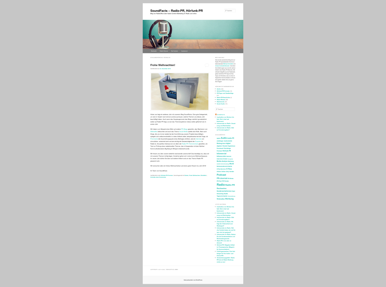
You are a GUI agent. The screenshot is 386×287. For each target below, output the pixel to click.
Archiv (219, 89)
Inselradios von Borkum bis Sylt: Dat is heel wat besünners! (225, 119)
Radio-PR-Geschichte (223, 97)
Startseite (154, 51)
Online (219, 171)
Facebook (220, 148)
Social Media (183, 131)
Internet (228, 156)
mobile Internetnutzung (223, 164)
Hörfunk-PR (226, 151)
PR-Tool (219, 181)
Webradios (153, 131)
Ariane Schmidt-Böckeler (222, 66)
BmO (224, 143)
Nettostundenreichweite (224, 166)
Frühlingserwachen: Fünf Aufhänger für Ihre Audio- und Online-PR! (226, 253)
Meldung (231, 161)
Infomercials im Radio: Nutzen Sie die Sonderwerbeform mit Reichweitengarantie (226, 236)
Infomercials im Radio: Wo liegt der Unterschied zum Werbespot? (225, 224)
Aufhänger (220, 141)
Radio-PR (230, 184)
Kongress (230, 159)
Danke (186, 175)
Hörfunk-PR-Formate (167, 175)
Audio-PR (230, 138)
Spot (233, 191)
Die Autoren (174, 51)
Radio (221, 184)
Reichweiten (221, 188)
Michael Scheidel (228, 64)
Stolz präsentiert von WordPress (193, 280)
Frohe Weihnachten (194, 175)
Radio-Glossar (164, 51)
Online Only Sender (227, 171)
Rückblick (203, 175)
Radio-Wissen (221, 99)
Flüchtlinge (227, 148)
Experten (198, 141)
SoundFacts (221, 114)
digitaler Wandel (222, 146)
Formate (219, 151)
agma (218, 138)
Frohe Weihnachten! (162, 65)
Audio (224, 137)
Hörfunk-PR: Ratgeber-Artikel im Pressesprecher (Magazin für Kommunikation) (226, 247)
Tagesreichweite (222, 196)
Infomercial (221, 153)
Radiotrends (220, 102)
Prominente (154, 139)
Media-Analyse (222, 161)
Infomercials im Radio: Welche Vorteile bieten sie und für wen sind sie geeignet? (226, 230)
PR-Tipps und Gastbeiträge (225, 93)
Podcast (221, 174)
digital (228, 143)
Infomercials (221, 156)
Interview (199, 139)
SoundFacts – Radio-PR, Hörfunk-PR (176, 10)
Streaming (220, 194)
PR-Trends (225, 181)
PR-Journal (222, 178)
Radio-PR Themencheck (190, 144)
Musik (231, 164)
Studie (226, 194)
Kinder (225, 159)
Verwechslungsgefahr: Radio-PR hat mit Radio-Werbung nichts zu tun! (226, 260)
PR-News (231, 178)
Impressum (184, 51)
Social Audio (221, 104)
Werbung (229, 198)
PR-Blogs (184, 129)
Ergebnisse (231, 146)
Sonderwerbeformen (224, 191)
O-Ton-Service (221, 169)
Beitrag (219, 143)
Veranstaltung (231, 196)
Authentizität (228, 141)
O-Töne (229, 169)
